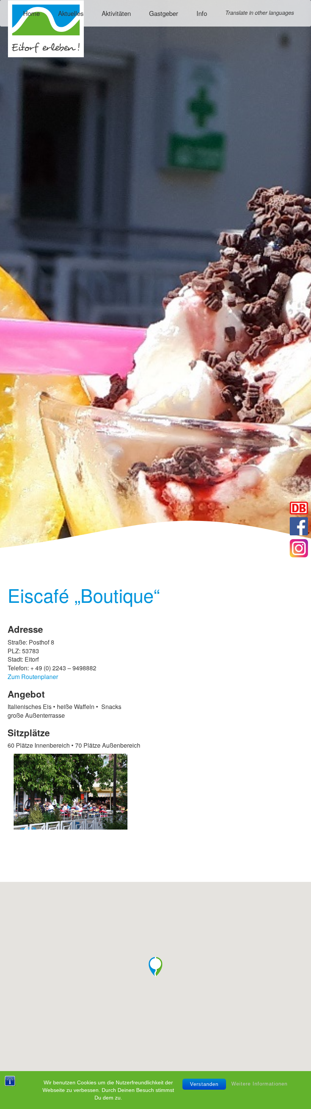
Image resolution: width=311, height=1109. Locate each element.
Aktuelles (70, 13)
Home (31, 13)
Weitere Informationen (259, 1084)
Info (201, 13)
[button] (155, 967)
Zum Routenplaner (33, 676)
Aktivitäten (116, 13)
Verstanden (204, 1084)
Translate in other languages (259, 12)
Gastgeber (163, 13)
